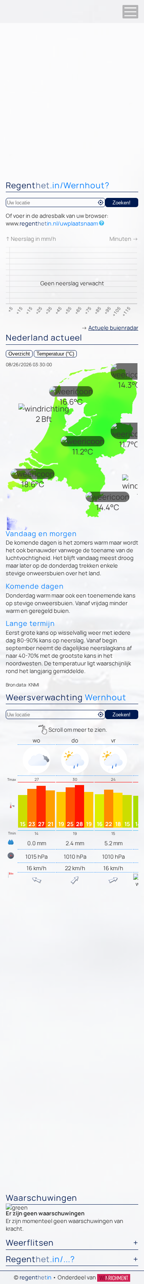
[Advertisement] (72, 99)
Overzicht (19, 354)
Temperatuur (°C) (55, 354)
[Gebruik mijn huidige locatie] (100, 202)
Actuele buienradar (113, 327)
